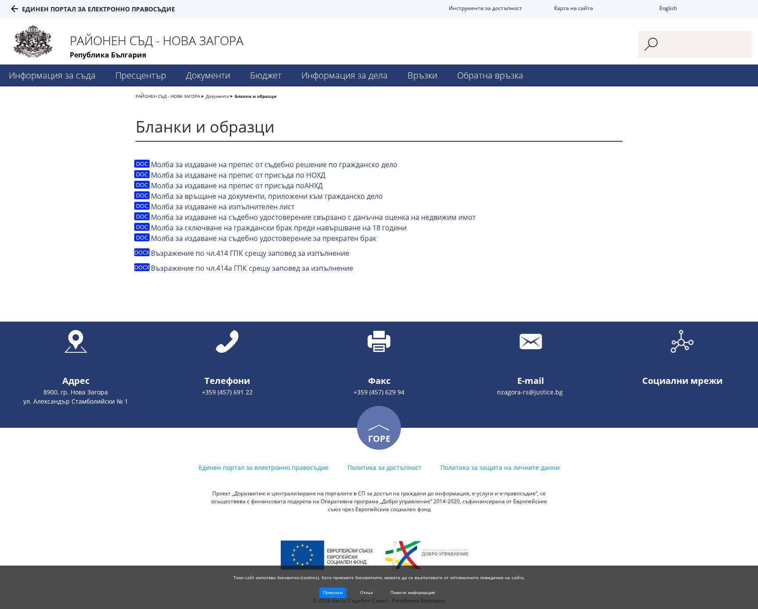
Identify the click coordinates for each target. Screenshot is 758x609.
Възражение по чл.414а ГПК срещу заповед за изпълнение (252, 268)
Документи (208, 75)
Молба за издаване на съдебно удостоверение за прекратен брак (263, 238)
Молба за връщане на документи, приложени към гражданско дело (267, 196)
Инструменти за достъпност (485, 8)
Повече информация (412, 592)
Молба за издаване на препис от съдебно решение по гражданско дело (274, 164)
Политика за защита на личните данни (500, 467)
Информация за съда (52, 75)
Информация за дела (344, 75)
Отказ (366, 592)
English (668, 8)
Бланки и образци (255, 96)
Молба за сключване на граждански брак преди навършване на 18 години (279, 228)
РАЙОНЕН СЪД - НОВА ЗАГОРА (168, 96)
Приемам (333, 592)
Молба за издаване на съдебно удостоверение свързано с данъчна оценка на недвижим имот (313, 217)
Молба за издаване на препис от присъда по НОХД (238, 175)
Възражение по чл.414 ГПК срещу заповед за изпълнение (250, 253)
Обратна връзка (490, 75)
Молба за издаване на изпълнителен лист (222, 206)
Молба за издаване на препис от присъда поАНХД (237, 185)
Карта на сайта (573, 8)
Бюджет (266, 75)
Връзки (422, 75)
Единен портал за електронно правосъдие (98, 9)
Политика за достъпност (384, 467)
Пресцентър (140, 75)
